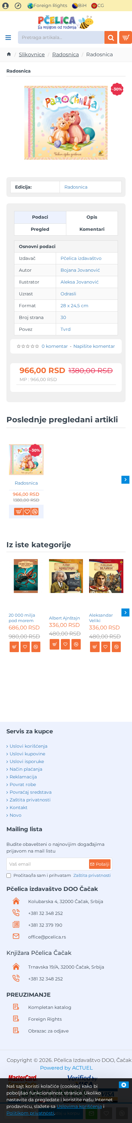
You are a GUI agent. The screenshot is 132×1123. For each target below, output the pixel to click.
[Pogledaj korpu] (125, 37)
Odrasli (68, 294)
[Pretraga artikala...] (110, 37)
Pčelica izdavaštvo (81, 258)
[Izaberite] (8, 37)
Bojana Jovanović (80, 270)
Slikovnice (32, 54)
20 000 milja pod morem (22, 617)
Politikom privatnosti (30, 1113)
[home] (9, 54)
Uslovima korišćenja (79, 1106)
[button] (18, 511)
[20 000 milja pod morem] (26, 576)
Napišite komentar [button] (94, 346)
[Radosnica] (26, 459)
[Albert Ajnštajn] (66, 576)
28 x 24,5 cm (74, 305)
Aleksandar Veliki (101, 617)
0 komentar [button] (55, 346)
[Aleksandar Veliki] (106, 576)
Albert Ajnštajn (64, 617)
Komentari (91, 229)
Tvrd (65, 329)
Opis (92, 217)
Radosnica (65, 54)
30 (63, 317)
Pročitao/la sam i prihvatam (61, 875)
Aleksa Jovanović (80, 282)
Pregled (40, 229)
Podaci (40, 217)
